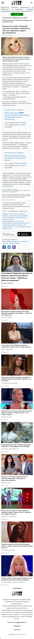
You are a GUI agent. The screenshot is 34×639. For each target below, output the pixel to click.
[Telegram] (9, 247)
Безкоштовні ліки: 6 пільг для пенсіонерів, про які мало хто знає (17, 21)
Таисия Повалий (18, 64)
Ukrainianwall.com (19, 634)
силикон (5, 243)
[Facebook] (4, 247)
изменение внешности (13, 241)
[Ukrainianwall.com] (16, 3)
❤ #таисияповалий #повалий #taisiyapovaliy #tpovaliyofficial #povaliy (15, 158)
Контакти (17, 629)
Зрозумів (17, 14)
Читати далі (17, 588)
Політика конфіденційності (17, 622)
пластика (24, 241)
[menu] (2, 3)
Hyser (10, 75)
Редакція (17, 626)
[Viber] (14, 247)
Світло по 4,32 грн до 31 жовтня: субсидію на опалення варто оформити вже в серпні (16, 17)
